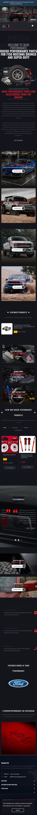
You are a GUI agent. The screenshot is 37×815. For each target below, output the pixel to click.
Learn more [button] (26, 806)
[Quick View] (3, 444)
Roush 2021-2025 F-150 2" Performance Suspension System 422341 (27, 456)
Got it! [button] (18, 810)
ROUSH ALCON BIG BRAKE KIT (9, 454)
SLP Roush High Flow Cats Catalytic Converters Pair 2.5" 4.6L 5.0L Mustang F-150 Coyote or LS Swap (24, 326)
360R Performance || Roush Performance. (22, 799)
